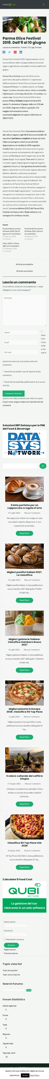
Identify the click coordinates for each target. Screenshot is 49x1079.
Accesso (11, 945)
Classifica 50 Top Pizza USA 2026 (24, 844)
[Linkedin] (20, 52)
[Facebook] (4, 52)
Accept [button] (25, 1075)
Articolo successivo (24, 271)
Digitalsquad (8, 94)
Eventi (24, 47)
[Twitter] (9, 52)
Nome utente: (10, 922)
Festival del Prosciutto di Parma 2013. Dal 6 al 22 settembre (34, 231)
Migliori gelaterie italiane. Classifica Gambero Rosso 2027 (24, 642)
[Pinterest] (15, 52)
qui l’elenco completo (21, 138)
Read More (24, 533)
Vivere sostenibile (38, 90)
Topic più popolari (10, 970)
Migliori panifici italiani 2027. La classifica (24, 573)
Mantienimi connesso (15, 939)
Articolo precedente (24, 264)
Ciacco (20, 163)
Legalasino (7, 166)
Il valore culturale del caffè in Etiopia (24, 777)
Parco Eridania (16, 101)
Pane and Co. (31, 159)
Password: (8, 931)
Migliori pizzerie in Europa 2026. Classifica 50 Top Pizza (24, 710)
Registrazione (10, 949)
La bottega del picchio (23, 94)
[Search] (42, 466)
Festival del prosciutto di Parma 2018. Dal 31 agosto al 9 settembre (12, 231)
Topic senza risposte (11, 975)
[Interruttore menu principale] (43, 4)
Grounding (37, 94)
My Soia (14, 156)
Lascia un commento (11, 47)
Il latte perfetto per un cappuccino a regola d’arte (24, 506)
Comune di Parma (10, 87)
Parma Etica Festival (11, 76)
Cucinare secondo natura (19, 90)
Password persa (11, 953)
